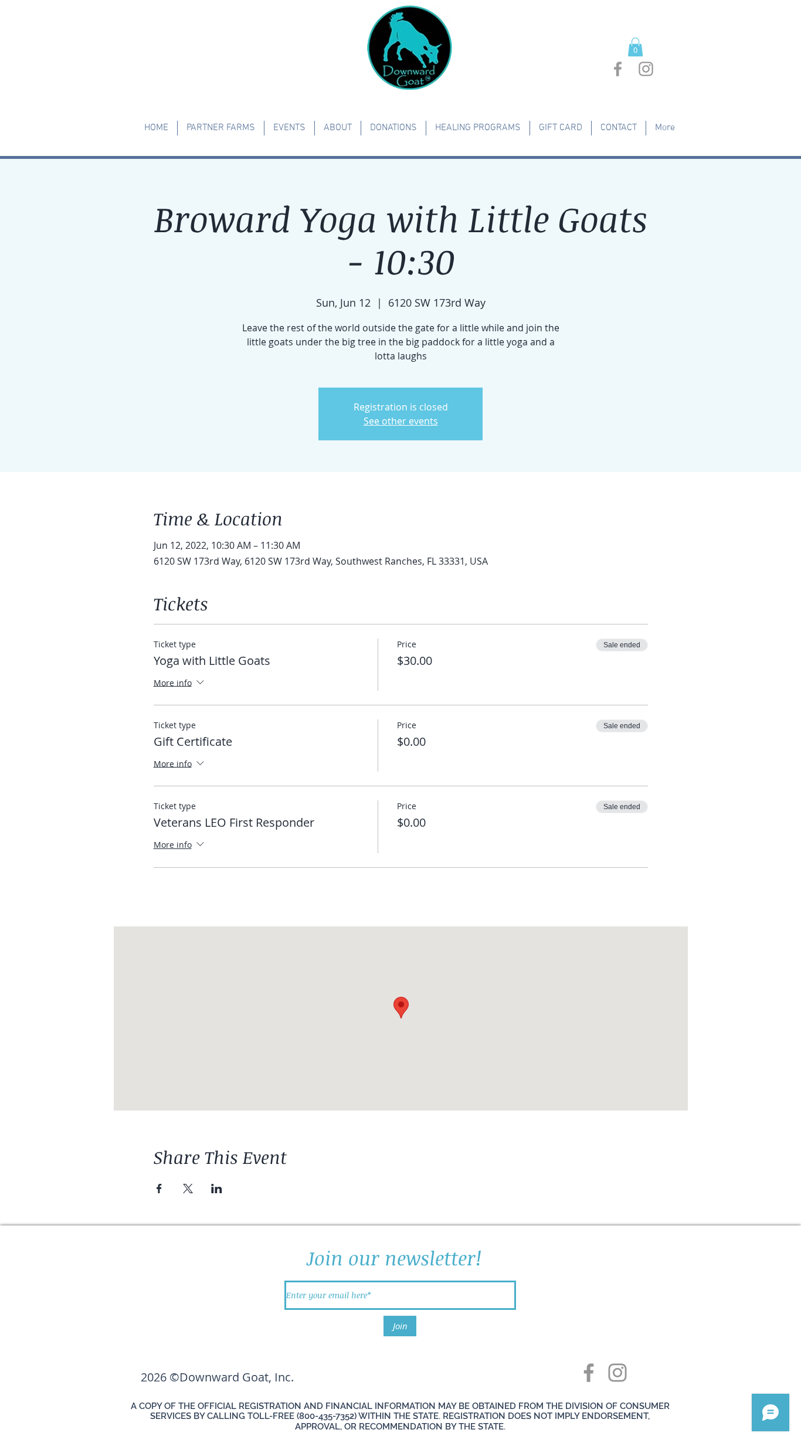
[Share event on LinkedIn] (216, 1188)
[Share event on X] (188, 1188)
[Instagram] (617, 1372)
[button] (635, 47)
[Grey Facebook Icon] (617, 69)
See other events (401, 421)
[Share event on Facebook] (159, 1188)
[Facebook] (588, 1372)
